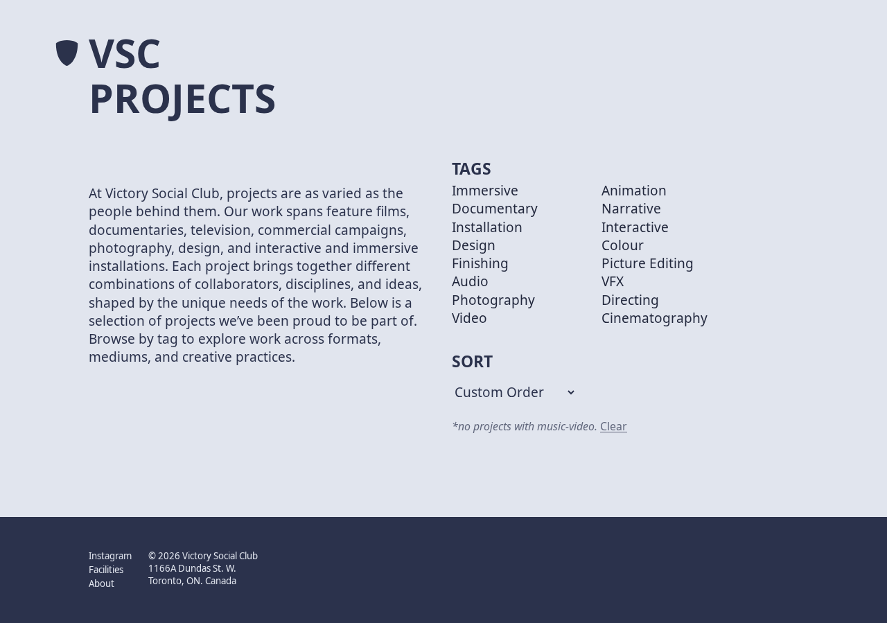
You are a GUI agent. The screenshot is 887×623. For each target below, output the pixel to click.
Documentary (495, 209)
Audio (470, 281)
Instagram (110, 556)
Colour (622, 245)
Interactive (635, 227)
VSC (125, 53)
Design (473, 245)
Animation (634, 191)
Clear (613, 426)
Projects (182, 98)
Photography (493, 300)
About (101, 584)
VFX (612, 281)
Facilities (106, 570)
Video (469, 318)
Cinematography (654, 318)
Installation (487, 227)
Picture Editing (647, 263)
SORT (472, 361)
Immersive (485, 191)
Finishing (480, 263)
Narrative (631, 209)
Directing (630, 300)
